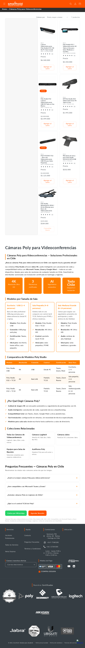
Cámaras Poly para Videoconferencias (25, 9)
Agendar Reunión (37, 513)
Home (4, 9)
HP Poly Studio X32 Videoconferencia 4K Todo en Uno (69, 100)
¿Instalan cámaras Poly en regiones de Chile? (25, 495)
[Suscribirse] (34, 564)
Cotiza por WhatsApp (15, 513)
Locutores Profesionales (9, 536)
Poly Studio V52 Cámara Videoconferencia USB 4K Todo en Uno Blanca (47, 102)
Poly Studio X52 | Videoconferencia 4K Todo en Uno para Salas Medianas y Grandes (69, 48)
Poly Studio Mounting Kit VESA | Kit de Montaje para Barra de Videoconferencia (47, 207)
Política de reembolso (56, 642)
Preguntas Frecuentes (31, 542)
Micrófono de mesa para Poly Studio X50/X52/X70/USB (69, 157)
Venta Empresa (10, 551)
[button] (4, 4)
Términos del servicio (70, 642)
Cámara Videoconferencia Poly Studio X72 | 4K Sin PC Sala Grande (47, 47)
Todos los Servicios (11, 545)
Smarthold (16, 642)
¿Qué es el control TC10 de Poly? (20, 503)
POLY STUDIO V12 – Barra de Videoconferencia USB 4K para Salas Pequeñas (47, 159)
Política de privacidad (42, 642)
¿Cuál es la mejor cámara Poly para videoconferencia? (28, 478)
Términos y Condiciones (32, 549)
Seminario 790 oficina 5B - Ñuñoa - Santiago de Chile (53, 536)
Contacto (27, 535)
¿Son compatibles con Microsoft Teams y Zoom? (26, 486)
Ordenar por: (40, 17)
